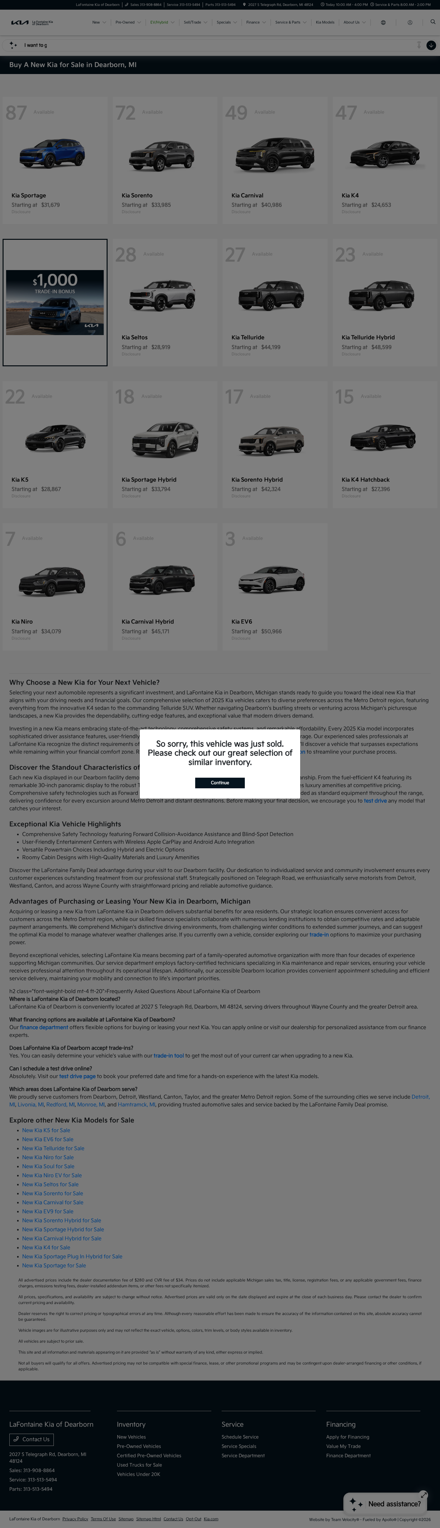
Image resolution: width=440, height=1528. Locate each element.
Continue (220, 782)
